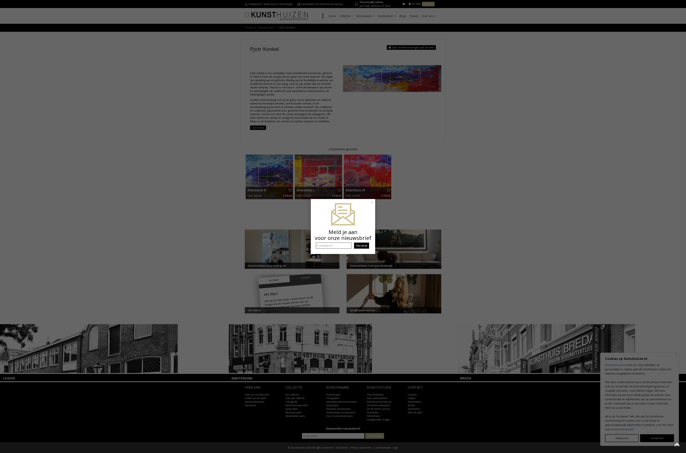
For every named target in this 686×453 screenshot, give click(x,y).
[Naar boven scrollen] (677, 444)
